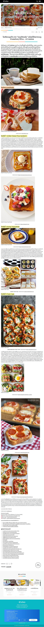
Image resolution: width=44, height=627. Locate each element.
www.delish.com (25, 133)
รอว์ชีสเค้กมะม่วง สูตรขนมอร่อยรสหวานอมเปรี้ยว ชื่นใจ (12, 549)
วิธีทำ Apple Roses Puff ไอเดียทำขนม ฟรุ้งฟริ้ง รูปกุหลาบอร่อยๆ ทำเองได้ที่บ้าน (16, 524)
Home (2, 27)
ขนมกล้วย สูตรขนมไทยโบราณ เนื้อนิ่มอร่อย (10, 547)
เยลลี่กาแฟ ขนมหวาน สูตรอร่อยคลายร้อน (10, 532)
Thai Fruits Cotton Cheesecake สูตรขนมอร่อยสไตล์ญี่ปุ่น (13, 554)
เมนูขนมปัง (8, 567)
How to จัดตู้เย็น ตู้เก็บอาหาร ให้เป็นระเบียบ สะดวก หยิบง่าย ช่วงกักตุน (15, 522)
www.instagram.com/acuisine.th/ (13, 518)
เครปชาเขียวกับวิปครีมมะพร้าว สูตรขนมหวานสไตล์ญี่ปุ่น (12, 551)
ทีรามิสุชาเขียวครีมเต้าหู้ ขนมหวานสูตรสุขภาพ (10, 536)
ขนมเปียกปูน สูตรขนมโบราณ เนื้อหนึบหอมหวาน (11, 544)
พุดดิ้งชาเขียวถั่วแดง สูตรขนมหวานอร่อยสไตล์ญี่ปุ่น (11, 538)
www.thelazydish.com (25, 452)
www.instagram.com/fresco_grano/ (25, 394)
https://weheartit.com (24, 224)
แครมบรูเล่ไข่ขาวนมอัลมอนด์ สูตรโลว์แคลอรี (10, 542)
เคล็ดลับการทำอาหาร (8, 27)
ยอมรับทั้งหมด (33, 620)
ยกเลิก (25, 620)
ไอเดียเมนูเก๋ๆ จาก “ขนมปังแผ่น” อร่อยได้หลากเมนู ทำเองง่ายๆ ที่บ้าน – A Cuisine (16, 29)
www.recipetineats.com (29, 291)
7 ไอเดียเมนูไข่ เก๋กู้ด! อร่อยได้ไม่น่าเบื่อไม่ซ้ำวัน (10, 526)
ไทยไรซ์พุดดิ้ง (5, 540)
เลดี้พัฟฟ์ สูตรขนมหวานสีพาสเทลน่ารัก (9, 537)
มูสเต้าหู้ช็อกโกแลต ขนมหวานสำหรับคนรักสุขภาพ (11, 533)
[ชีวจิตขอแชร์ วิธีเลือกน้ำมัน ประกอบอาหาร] (10, 587)
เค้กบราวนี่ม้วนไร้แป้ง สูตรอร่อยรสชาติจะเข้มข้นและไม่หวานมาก (13, 553)
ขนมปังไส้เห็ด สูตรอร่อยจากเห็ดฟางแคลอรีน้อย (11, 558)
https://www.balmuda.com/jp (25, 247)
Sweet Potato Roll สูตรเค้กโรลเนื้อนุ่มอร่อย (10, 555)
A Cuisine (5, 32)
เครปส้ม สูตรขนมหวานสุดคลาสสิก (8, 535)
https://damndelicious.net (31, 349)
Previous (2, 588)
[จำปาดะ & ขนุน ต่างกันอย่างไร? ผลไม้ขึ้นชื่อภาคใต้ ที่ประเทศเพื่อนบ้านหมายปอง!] (22, 588)
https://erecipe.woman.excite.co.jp (25, 175)
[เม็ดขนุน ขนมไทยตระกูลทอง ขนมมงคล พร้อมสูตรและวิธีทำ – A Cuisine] (34, 588)
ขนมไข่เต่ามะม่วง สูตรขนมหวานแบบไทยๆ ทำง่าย (11, 531)
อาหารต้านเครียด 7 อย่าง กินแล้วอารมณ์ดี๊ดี (10, 525)
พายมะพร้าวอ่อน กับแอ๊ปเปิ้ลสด (8, 541)
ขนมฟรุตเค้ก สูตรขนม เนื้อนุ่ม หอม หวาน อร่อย (11, 550)
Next (42, 588)
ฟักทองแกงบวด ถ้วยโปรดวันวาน (8, 545)
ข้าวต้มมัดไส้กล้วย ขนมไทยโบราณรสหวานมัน (10, 546)
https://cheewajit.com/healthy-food (13, 515)
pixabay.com (9, 511)
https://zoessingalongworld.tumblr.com (25, 497)
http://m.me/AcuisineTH (12, 517)
